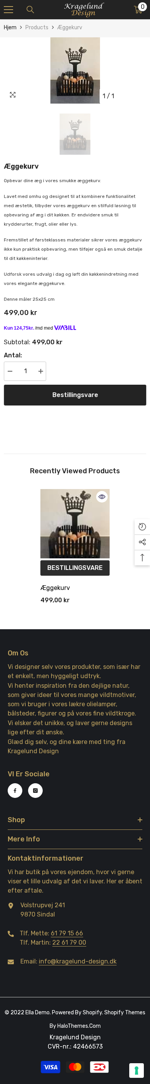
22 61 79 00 (69, 942)
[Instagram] (35, 790)
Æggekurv (55, 587)
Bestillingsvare (75, 395)
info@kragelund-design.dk (78, 961)
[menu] (8, 9)
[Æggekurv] (75, 523)
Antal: (13, 355)
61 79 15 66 (67, 933)
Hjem (10, 27)
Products (36, 27)
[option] (75, 70)
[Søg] (30, 9)
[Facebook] (15, 790)
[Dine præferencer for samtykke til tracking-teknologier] (136, 1070)
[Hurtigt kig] (102, 497)
